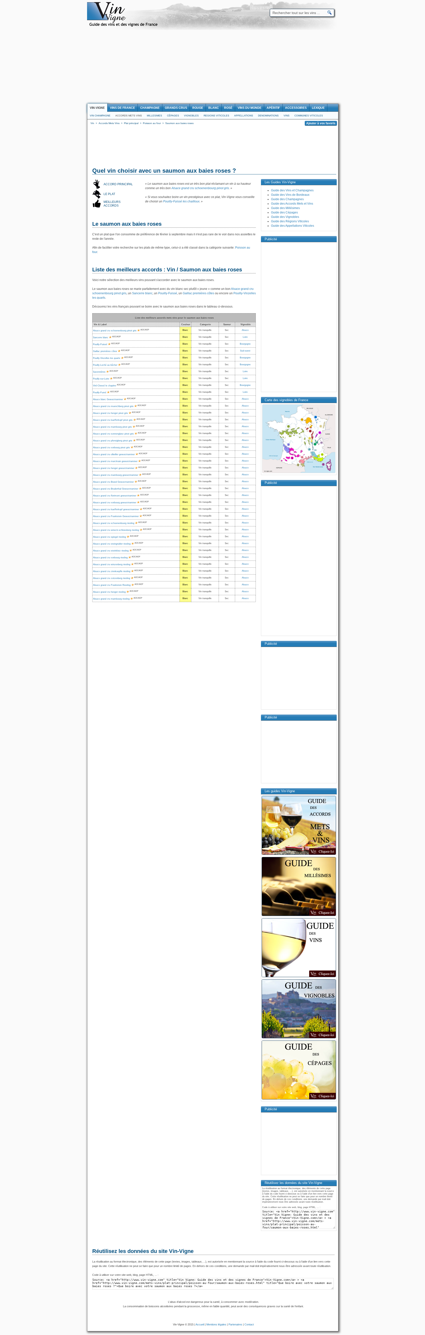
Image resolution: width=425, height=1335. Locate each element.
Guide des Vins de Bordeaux (290, 195)
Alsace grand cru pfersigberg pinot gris (112, 440)
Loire (245, 337)
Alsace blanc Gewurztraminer (108, 399)
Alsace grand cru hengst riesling (109, 592)
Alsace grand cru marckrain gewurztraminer (115, 461)
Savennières (99, 372)
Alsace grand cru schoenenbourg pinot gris (200, 188)
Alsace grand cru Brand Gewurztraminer (113, 482)
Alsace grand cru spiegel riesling (109, 537)
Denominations (268, 115)
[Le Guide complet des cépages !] (298, 1099)
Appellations (243, 115)
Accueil (200, 1324)
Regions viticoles (216, 115)
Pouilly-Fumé (99, 392)
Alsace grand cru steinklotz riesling (111, 550)
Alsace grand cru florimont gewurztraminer (114, 495)
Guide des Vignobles (285, 217)
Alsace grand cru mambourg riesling (111, 599)
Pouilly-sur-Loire (101, 379)
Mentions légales (216, 1324)
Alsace (245, 330)
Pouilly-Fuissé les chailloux (181, 201)
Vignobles (191, 115)
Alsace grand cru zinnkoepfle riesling (111, 571)
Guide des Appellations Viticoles (292, 225)
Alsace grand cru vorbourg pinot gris (111, 447)
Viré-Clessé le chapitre (104, 385)
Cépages (173, 115)
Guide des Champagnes (287, 199)
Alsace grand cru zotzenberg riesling (111, 578)
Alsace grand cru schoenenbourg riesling (113, 523)
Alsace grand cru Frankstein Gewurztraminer (116, 516)
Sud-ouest (245, 351)
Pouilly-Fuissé (167, 293)
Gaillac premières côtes (198, 293)
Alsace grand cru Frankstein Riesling (112, 585)
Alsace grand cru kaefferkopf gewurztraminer (116, 509)
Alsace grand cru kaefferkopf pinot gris (113, 420)
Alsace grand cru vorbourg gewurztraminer (114, 502)
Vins (286, 115)
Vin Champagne (100, 115)
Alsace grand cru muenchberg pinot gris (113, 406)
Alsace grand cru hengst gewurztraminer (113, 468)
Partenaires (235, 1324)
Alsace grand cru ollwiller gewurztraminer (114, 454)
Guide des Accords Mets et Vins (292, 203)
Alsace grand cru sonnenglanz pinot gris (113, 434)
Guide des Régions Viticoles (290, 221)
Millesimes (154, 115)
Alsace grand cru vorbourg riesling (110, 557)
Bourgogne (245, 344)
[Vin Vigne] (124, 26)
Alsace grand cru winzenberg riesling (111, 564)
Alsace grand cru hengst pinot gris (110, 413)
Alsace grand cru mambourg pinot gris (112, 427)
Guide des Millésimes (285, 208)
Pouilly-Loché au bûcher (105, 365)
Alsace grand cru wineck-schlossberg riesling (116, 530)
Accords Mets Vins (128, 115)
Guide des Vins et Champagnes (292, 190)
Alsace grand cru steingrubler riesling (112, 544)
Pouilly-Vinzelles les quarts (106, 358)
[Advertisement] (212, 66)
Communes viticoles (308, 115)
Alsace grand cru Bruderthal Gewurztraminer (115, 489)
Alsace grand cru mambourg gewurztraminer (115, 475)
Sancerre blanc (142, 293)
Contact (249, 1324)
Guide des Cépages (284, 212)
